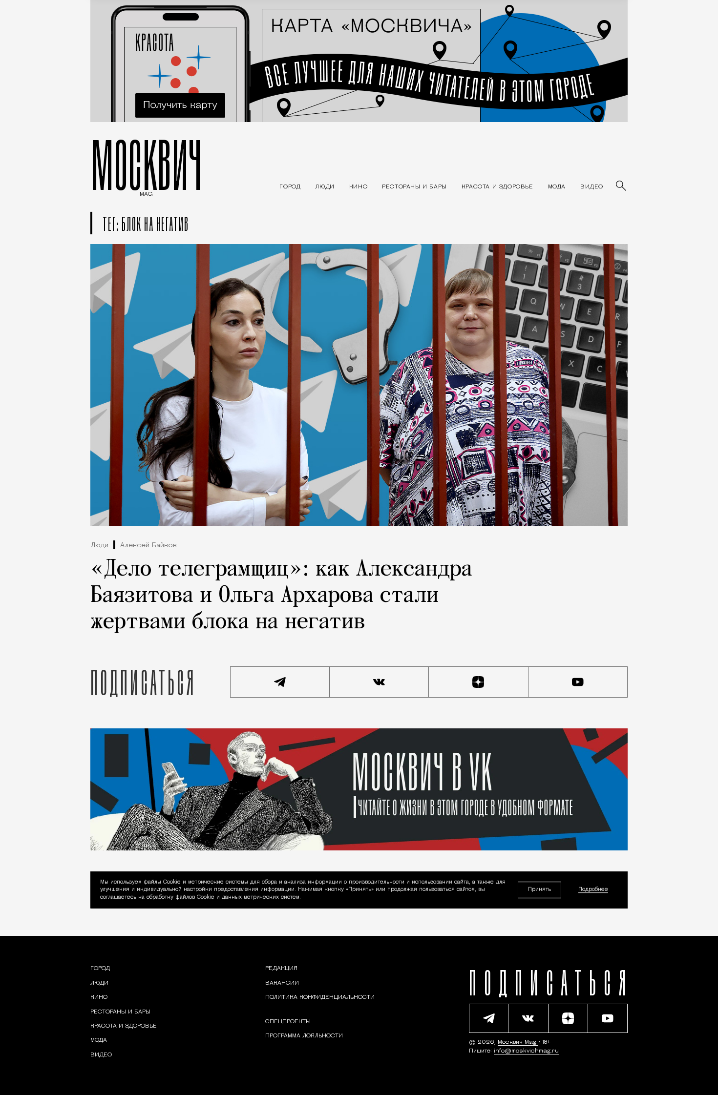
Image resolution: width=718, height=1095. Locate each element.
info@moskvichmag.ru (526, 1051)
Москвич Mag (518, 1042)
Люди (99, 545)
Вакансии (282, 983)
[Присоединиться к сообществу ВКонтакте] (379, 682)
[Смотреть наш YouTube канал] (578, 682)
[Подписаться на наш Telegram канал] (280, 682)
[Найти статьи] (622, 186)
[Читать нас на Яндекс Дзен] (478, 682)
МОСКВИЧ (146, 164)
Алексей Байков (148, 545)
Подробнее (593, 890)
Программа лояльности (304, 1036)
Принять (539, 889)
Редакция (281, 968)
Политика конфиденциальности (320, 997)
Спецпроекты (288, 1022)
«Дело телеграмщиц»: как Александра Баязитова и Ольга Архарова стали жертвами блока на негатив (281, 596)
